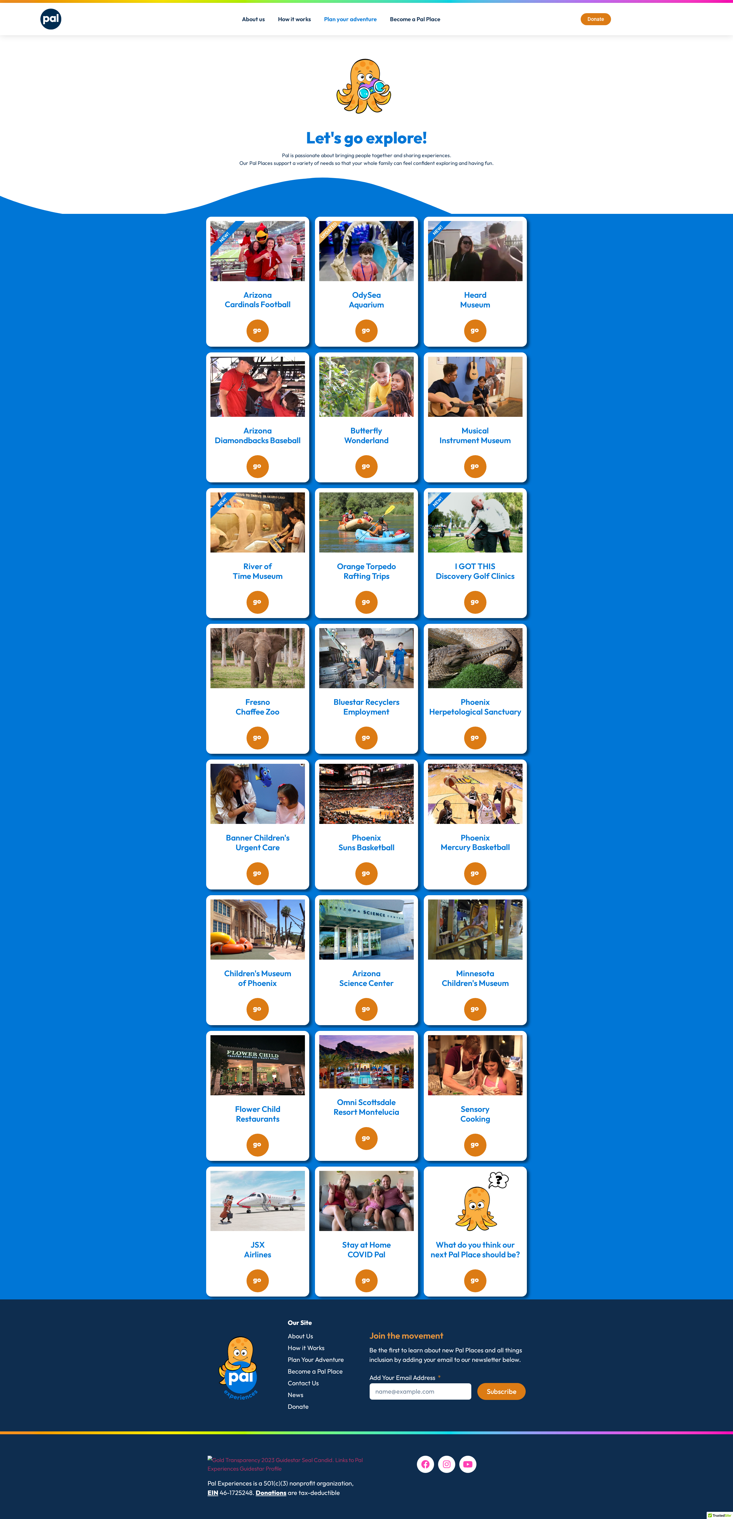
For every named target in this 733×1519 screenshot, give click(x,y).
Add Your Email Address (403, 1378)
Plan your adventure (350, 19)
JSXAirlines (257, 1249)
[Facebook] (425, 1464)
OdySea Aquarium (366, 299)
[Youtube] (467, 1464)
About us (253, 19)
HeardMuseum (475, 299)
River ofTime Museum (258, 571)
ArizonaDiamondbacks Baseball (258, 435)
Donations (271, 1493)
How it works (294, 19)
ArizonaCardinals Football (258, 299)
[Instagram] (446, 1464)
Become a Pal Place (415, 19)
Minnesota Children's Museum (475, 978)
